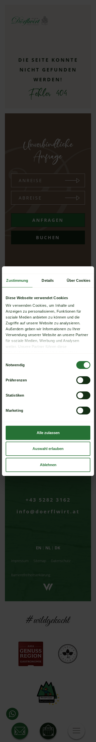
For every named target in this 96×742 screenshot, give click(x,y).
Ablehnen (48, 465)
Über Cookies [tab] (78, 280)
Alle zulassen (48, 433)
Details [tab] (48, 280)
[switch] (83, 380)
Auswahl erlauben (48, 449)
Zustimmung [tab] (17, 280)
